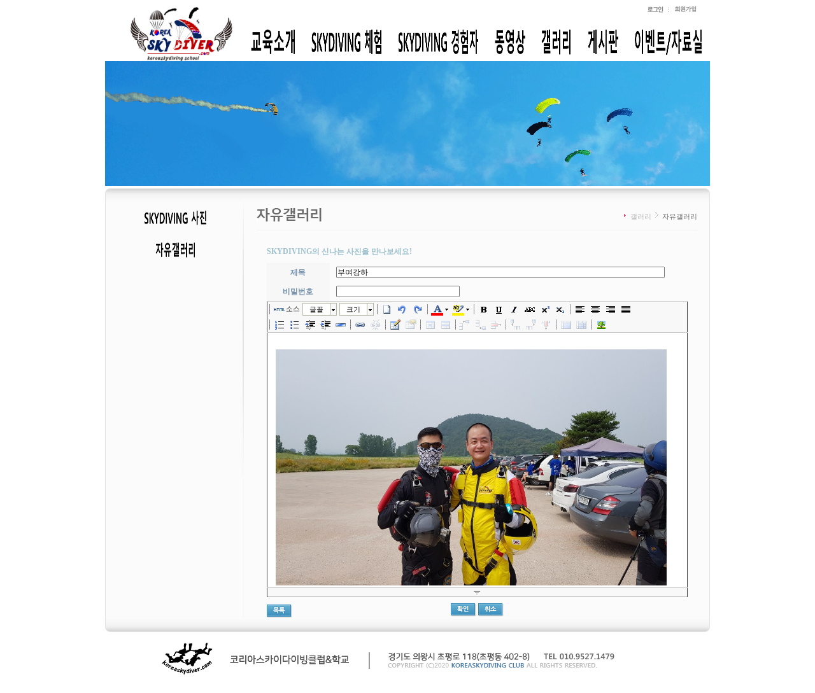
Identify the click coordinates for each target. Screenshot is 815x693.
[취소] (402, 309)
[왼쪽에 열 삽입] (515, 324)
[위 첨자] (545, 309)
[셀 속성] (430, 324)
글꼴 (316, 309)
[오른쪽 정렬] (610, 309)
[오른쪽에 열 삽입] (531, 324)
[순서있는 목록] (279, 324)
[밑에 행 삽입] (480, 324)
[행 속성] (445, 324)
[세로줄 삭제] (546, 324)
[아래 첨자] (560, 309)
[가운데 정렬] (595, 309)
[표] (395, 324)
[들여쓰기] (325, 324)
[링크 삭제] (375, 324)
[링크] (360, 324)
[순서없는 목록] (294, 324)
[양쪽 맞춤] (626, 309)
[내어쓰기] (310, 324)
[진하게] (484, 309)
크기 (353, 309)
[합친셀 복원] (581, 324)
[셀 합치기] (566, 324)
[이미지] (601, 324)
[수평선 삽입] (340, 324)
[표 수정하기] (410, 324)
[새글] (387, 309)
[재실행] (417, 309)
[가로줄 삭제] (496, 324)
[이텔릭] (514, 309)
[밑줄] (499, 309)
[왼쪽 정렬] (580, 309)
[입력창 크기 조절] (477, 592)
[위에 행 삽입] (465, 324)
